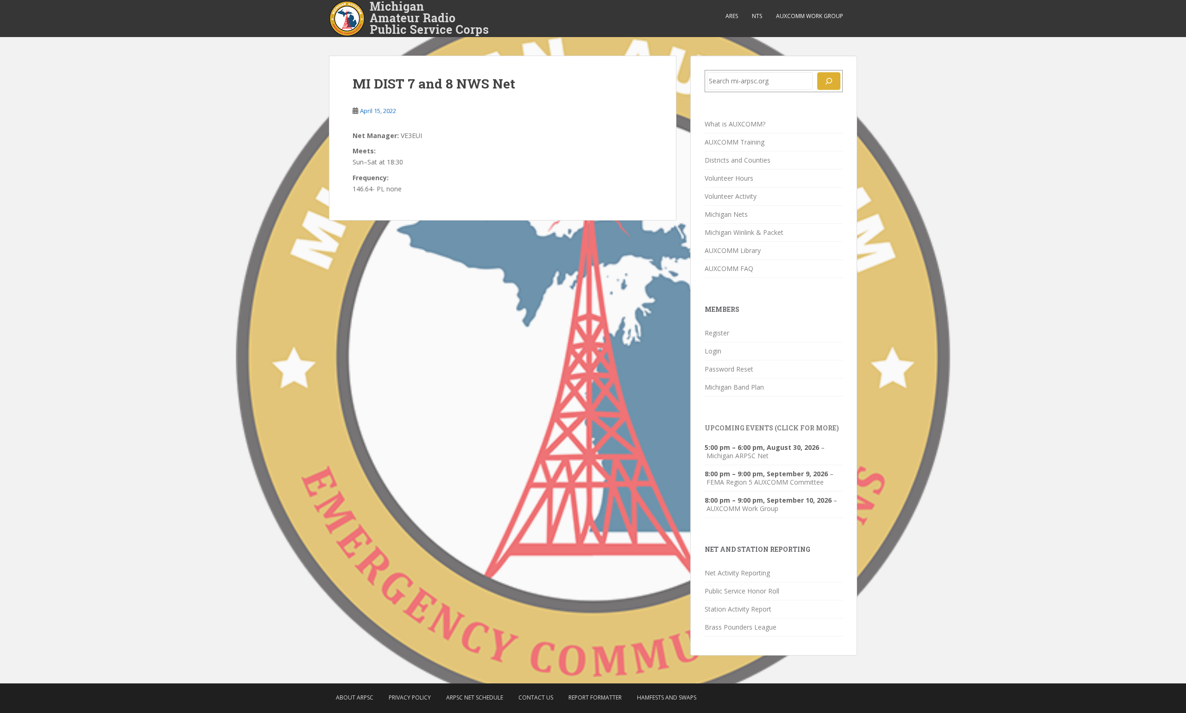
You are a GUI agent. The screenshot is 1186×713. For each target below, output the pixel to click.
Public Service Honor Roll (742, 591)
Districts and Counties (737, 160)
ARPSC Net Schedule (474, 697)
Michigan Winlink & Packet (744, 232)
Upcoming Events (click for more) (772, 427)
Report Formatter (595, 697)
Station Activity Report (738, 609)
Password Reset (729, 369)
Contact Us (535, 697)
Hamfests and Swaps (666, 697)
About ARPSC (354, 697)
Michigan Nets (726, 214)
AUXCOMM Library (733, 250)
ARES (731, 16)
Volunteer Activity (731, 196)
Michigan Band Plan (734, 387)
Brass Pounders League (740, 627)
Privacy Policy (410, 697)
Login (713, 351)
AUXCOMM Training (734, 142)
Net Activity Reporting (737, 572)
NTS (757, 16)
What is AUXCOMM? (735, 124)
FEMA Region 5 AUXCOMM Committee (765, 482)
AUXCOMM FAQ (729, 268)
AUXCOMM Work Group (809, 16)
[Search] (828, 81)
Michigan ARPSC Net (738, 456)
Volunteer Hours (729, 178)
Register (717, 332)
